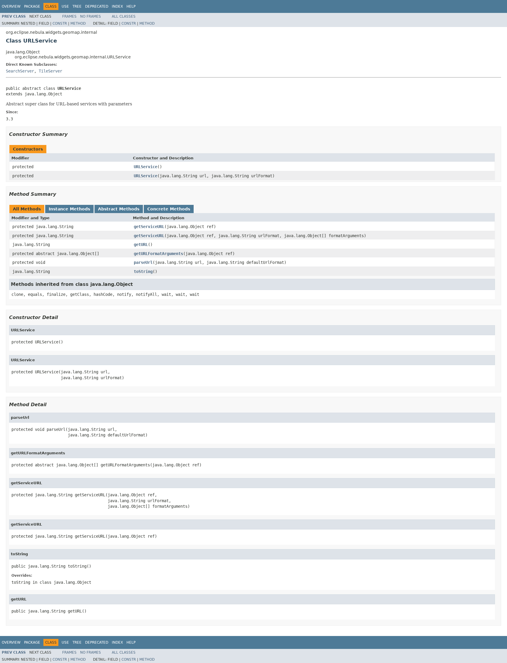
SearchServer (20, 71)
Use (65, 6)
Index (117, 6)
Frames (69, 16)
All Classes (124, 16)
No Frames (90, 16)
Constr (60, 23)
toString (143, 271)
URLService (145, 166)
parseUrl (143, 262)
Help (131, 6)
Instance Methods (69, 209)
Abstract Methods (118, 209)
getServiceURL (149, 226)
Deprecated (96, 6)
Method (78, 23)
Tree (77, 6)
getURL (141, 244)
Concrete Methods (168, 209)
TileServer (50, 71)
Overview (11, 6)
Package (32, 6)
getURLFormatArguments (158, 253)
